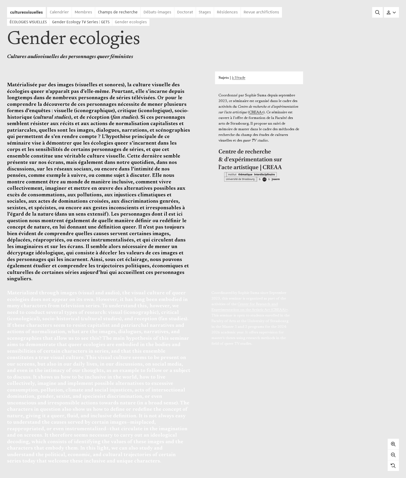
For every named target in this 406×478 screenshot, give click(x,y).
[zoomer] (393, 444)
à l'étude (238, 78)
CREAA (255, 112)
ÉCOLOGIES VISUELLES (28, 22)
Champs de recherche (118, 12)
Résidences (227, 12)
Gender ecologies (131, 22)
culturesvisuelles (26, 12)
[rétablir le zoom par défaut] (393, 465)
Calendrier (59, 12)
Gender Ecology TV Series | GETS (80, 22)
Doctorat (185, 12)
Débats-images (157, 12)
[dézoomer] (393, 455)
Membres (83, 12)
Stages (205, 12)
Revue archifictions (261, 12)
